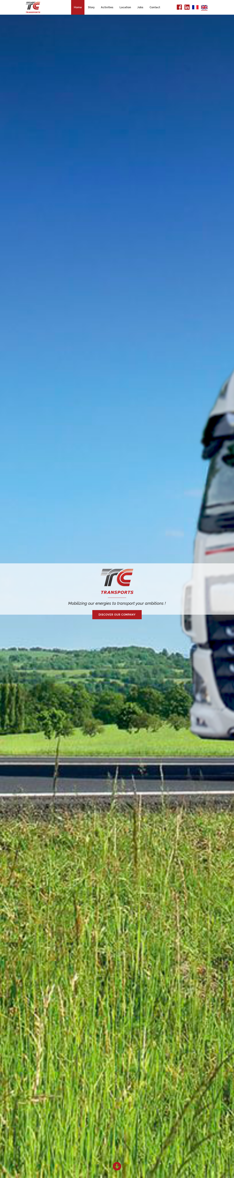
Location (125, 7)
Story (91, 7)
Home (78, 7)
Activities (107, 7)
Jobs (140, 7)
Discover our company (117, 614)
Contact (155, 7)
